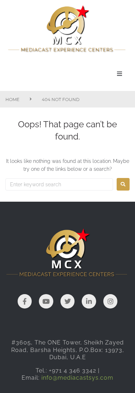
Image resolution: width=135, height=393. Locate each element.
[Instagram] (110, 301)
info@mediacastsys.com (77, 377)
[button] (119, 73)
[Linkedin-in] (89, 301)
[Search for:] (59, 184)
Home (12, 99)
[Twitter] (67, 301)
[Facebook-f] (25, 301)
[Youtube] (46, 301)
